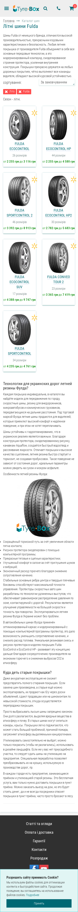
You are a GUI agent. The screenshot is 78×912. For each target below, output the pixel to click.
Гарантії (39, 841)
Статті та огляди (39, 823)
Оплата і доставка (39, 832)
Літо (12, 91)
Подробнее (32, 895)
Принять (39, 903)
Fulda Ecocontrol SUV (19, 282)
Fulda (26, 91)
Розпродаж (39, 858)
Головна (9, 21)
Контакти (39, 849)
